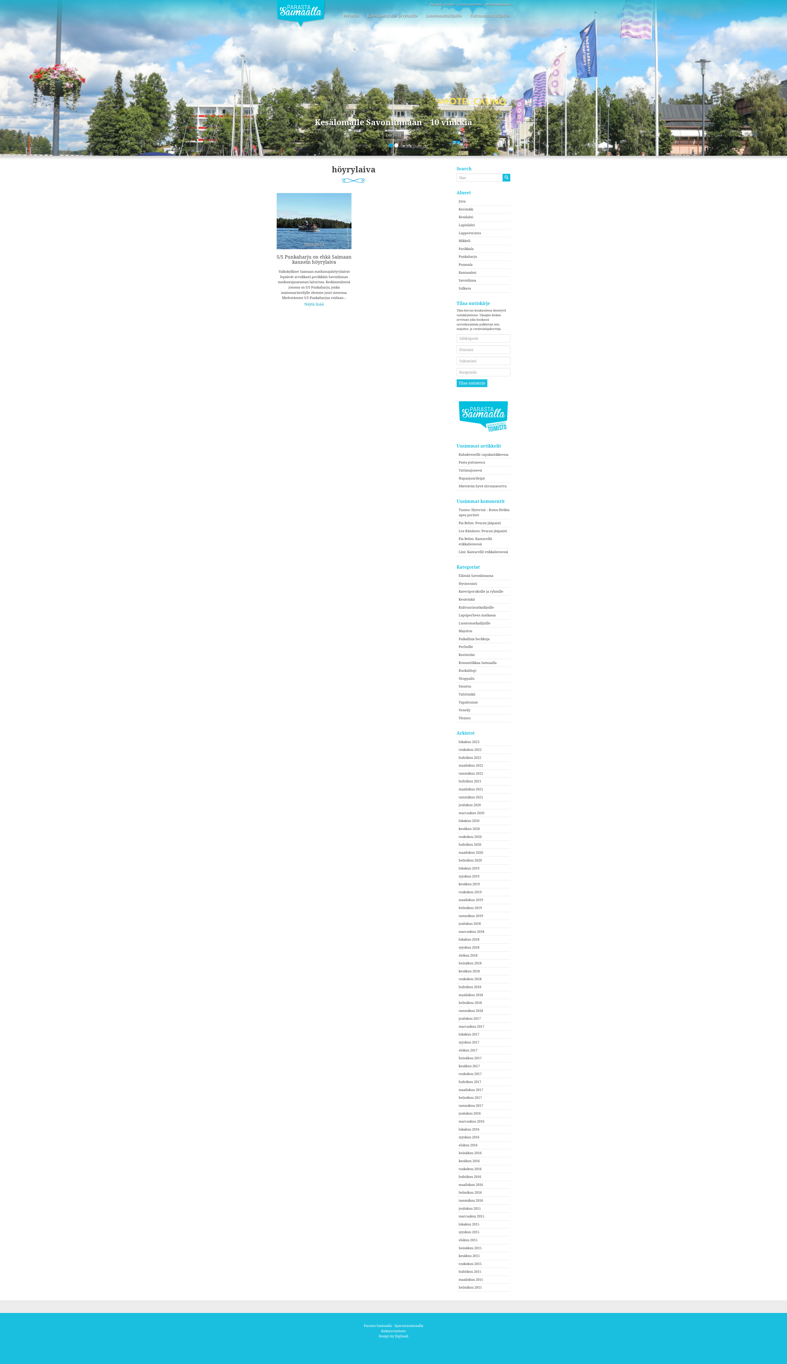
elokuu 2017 (468, 1050)
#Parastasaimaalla (498, 4)
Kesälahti (466, 217)
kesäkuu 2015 (469, 1256)
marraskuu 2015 (471, 1216)
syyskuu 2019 (469, 876)
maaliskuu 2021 (471, 789)
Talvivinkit (467, 694)
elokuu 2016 (468, 1145)
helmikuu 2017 (470, 1097)
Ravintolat (467, 654)
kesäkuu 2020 (469, 828)
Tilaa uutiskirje (472, 383)
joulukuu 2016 (470, 1113)
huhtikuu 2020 (470, 844)
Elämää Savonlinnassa (476, 575)
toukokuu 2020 (470, 836)
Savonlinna (467, 280)
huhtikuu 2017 (470, 1082)
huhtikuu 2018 (470, 987)
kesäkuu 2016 (469, 1161)
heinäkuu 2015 (470, 1248)
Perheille (351, 15)
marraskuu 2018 (471, 931)
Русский (436, 4)
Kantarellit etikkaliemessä (487, 552)
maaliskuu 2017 (471, 1090)
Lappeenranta (470, 233)
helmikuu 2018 (470, 1002)
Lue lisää (393, 135)
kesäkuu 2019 (469, 884)
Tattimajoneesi (470, 470)
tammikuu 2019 (471, 916)
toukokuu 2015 (470, 1264)
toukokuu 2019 (470, 892)
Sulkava (465, 288)
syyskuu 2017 (469, 1042)
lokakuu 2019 (469, 868)
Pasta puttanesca (472, 462)
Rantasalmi (467, 272)
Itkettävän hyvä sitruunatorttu (483, 486)
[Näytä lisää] (314, 247)
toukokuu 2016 (470, 1169)
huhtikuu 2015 (470, 1271)
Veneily (464, 710)
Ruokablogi (467, 670)
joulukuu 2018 (470, 923)
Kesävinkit (467, 599)
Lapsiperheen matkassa (477, 615)
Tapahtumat (468, 702)
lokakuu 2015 (469, 1224)
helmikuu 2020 (470, 860)
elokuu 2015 (468, 1240)
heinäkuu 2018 (470, 963)
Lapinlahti (467, 225)
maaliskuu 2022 (471, 765)
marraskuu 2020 (471, 813)
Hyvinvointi (468, 583)
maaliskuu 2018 (471, 995)
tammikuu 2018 (471, 1010)
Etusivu (450, 4)
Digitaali (401, 1336)
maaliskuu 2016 (471, 1184)
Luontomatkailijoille (444, 15)
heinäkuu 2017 (470, 1058)
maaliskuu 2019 (471, 900)
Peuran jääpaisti (488, 523)
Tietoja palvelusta (470, 4)
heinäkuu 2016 (470, 1153)
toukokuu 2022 (470, 749)
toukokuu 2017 (470, 1074)
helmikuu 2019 (470, 908)
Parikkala (466, 249)
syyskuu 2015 (469, 1232)
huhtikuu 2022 (470, 757)
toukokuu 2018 (470, 979)
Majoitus (465, 631)
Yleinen (465, 718)
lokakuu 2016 (469, 1129)
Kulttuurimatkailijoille (489, 15)
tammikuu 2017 (471, 1105)
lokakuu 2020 (469, 820)
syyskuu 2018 (469, 947)
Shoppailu (466, 678)
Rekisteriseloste (393, 1331)
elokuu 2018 (468, 955)
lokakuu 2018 (469, 939)
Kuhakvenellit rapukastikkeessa (483, 454)
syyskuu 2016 (469, 1137)
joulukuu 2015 (470, 1208)
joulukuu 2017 (470, 1018)
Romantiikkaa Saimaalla (478, 662)
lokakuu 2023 (469, 742)
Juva (462, 201)
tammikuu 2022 (471, 773)
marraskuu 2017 (471, 1026)
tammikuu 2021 (471, 797)
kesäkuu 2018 (469, 971)
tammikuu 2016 (471, 1200)
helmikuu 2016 (470, 1192)
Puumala (466, 264)
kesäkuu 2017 (469, 1066)
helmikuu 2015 (470, 1287)
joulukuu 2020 (470, 805)
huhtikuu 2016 (470, 1176)
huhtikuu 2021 (470, 781)
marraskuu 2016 (471, 1121)
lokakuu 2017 (469, 1034)
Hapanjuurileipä (472, 478)
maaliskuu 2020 (471, 852)
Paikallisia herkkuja (474, 639)
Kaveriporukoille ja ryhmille (392, 15)
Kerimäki (466, 209)
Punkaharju (468, 256)
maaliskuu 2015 (471, 1279)
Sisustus (465, 686)
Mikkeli (464, 241)
